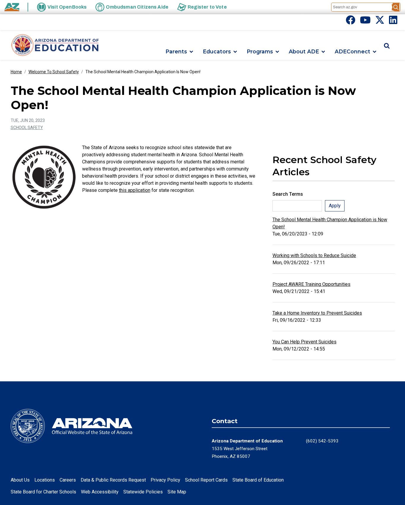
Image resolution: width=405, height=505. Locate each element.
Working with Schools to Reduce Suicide (314, 255)
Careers (68, 480)
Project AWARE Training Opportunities (311, 284)
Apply (335, 205)
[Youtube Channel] (365, 22)
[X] (380, 22)
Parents (176, 52)
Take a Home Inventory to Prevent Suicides (317, 313)
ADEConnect (352, 52)
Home (16, 71)
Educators (217, 52)
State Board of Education (258, 480)
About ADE (304, 52)
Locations (44, 480)
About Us (20, 480)
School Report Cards (206, 480)
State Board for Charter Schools (43, 492)
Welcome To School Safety (53, 71)
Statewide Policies (143, 492)
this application (134, 190)
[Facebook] (350, 22)
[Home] (55, 45)
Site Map (177, 492)
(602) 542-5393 (322, 441)
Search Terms (287, 194)
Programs (260, 52)
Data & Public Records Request (113, 480)
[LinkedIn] (393, 22)
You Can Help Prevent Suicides (304, 342)
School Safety (27, 127)
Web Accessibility (100, 492)
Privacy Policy (165, 480)
